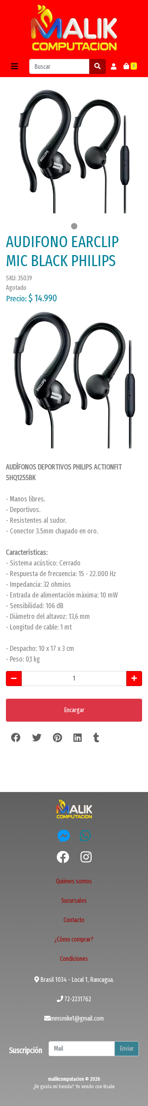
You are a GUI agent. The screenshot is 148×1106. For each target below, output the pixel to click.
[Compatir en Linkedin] (77, 738)
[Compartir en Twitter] (37, 738)
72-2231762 (77, 999)
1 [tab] (74, 226)
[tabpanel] (74, 151)
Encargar (74, 710)
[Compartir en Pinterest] (57, 738)
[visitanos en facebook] (62, 857)
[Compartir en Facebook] (16, 738)
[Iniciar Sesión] (114, 66)
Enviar (127, 1048)
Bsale (109, 1086)
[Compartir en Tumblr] (96, 738)
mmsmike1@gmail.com (77, 1018)
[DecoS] (74, 808)
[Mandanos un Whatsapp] (85, 835)
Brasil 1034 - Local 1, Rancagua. (76, 979)
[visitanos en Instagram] (86, 857)
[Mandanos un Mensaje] (64, 835)
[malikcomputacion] (74, 28)
